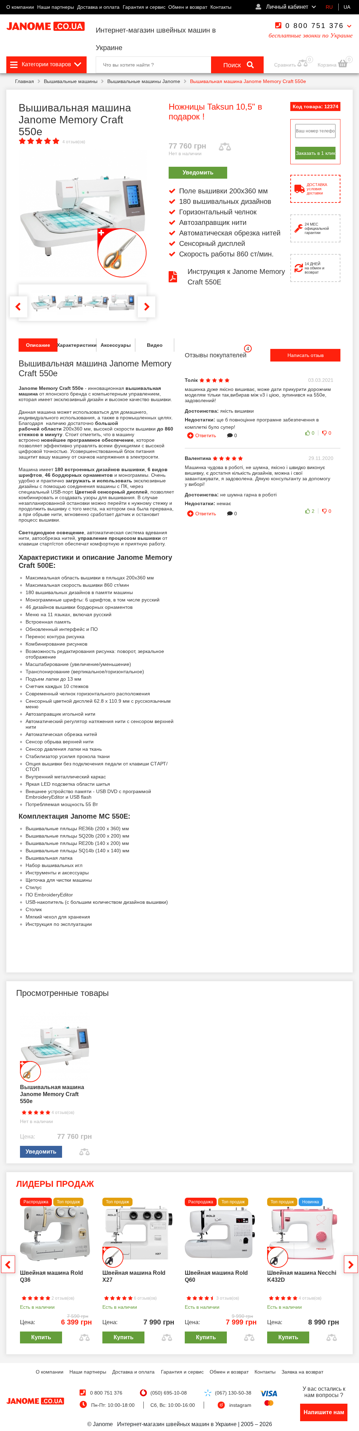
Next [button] (146, 306)
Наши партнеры (55, 7)
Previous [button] (18, 306)
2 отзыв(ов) (62, 1298)
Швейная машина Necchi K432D (301, 1276)
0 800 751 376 (314, 25)
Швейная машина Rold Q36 (51, 1276)
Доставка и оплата (98, 7)
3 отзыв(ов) (227, 1298)
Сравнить (285, 65)
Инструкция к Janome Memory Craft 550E (236, 277)
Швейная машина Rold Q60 (216, 1276)
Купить (41, 1337)
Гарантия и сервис (144, 7)
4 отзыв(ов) (73, 141)
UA (347, 7)
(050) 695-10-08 (168, 1393)
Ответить (205, 435)
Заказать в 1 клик (315, 153)
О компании (20, 7)
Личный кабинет (286, 7)
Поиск (233, 65)
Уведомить (198, 173)
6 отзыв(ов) (145, 1298)
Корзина (328, 65)
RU (329, 7)
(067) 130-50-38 (233, 1393)
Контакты (220, 7)
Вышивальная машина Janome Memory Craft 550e (52, 1094)
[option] (83, 213)
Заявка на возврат (302, 1372)
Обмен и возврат (187, 7)
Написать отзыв (305, 355)
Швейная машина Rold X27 (133, 1276)
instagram (240, 1405)
